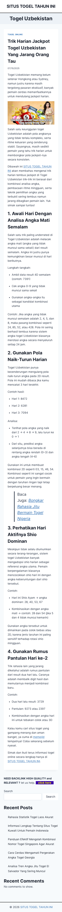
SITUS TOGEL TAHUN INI (24, 761)
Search (8, 791)
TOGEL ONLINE (15, 34)
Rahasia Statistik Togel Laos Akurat (30, 817)
